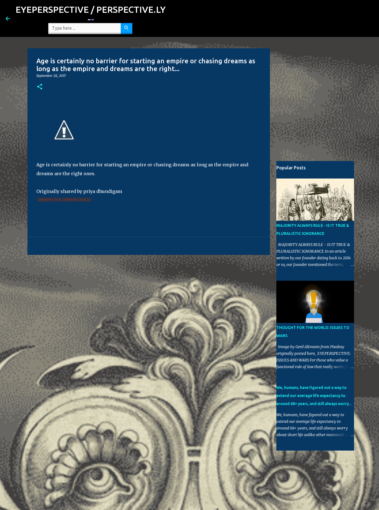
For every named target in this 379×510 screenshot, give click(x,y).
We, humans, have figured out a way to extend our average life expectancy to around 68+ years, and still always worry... (313, 395)
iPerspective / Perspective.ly (64, 200)
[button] (39, 87)
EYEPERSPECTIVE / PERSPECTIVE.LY (91, 9)
